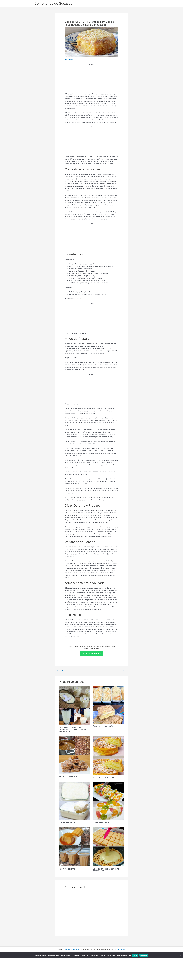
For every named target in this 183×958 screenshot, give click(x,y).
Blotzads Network (120, 949)
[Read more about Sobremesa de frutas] (108, 801)
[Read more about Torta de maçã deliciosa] (108, 755)
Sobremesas (69, 59)
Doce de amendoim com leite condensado (106, 870)
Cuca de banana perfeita (104, 726)
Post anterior (60, 671)
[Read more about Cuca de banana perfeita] (108, 704)
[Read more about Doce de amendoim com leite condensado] (108, 847)
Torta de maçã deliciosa (103, 777)
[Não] (181, 955)
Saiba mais (143, 955)
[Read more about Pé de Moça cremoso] (74, 755)
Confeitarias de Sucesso (53, 3)
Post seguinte (122, 671)
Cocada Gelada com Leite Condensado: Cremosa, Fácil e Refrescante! (73, 729)
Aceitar (135, 955)
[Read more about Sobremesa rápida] (74, 801)
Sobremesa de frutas (102, 822)
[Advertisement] (91, 78)
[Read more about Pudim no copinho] (74, 847)
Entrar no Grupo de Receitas (91, 653)
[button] (148, 3)
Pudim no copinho (67, 869)
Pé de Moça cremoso (68, 776)
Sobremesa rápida (67, 822)
